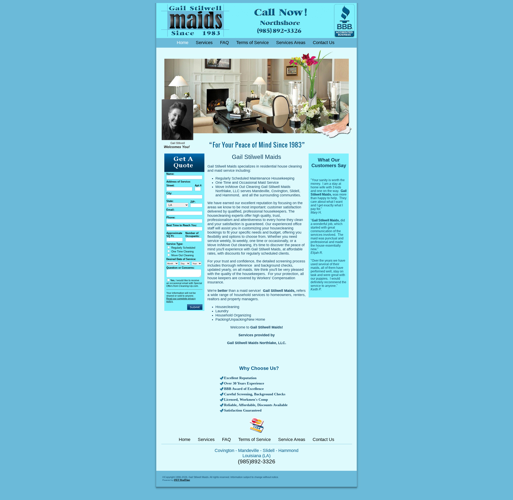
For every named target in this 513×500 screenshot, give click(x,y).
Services (204, 42)
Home (182, 42)
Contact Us (323, 42)
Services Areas (290, 42)
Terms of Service (252, 42)
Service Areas (291, 439)
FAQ (224, 42)
